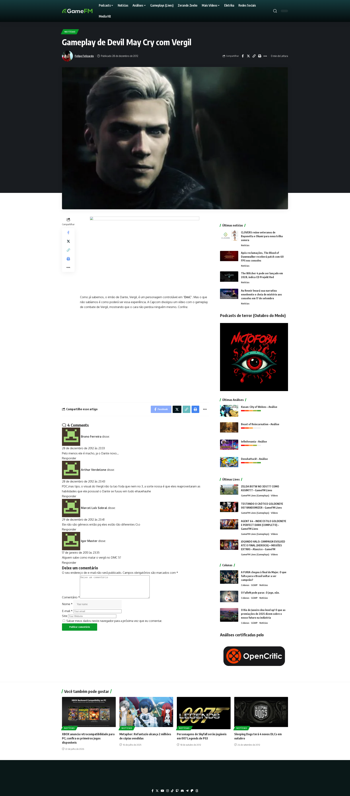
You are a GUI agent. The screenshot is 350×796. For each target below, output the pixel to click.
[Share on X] (248, 56)
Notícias (70, 31)
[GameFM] (84, 11)
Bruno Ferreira (91, 436)
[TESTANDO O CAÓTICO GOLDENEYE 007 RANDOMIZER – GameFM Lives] (229, 509)
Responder (69, 458)
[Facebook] (152, 790)
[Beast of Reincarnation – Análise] (229, 429)
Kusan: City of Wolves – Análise (259, 406)
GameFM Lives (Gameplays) (255, 495)
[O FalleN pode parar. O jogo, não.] (229, 597)
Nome (67, 604)
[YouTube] (162, 790)
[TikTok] (172, 790)
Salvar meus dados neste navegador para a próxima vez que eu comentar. (114, 621)
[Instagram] (167, 790)
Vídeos (274, 495)
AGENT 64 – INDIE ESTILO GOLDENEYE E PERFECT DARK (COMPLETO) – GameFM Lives (263, 525)
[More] (265, 56)
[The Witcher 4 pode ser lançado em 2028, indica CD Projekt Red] (229, 278)
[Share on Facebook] (242, 56)
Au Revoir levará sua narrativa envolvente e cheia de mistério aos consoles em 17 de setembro (261, 294)
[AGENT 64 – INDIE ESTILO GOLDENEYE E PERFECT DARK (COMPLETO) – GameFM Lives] (229, 526)
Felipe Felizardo (84, 55)
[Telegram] (187, 790)
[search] (275, 11)
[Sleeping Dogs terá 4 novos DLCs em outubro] (261, 713)
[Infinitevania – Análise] (229, 446)
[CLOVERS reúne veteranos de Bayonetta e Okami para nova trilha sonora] (229, 237)
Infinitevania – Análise (254, 441)
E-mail (67, 611)
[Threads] (197, 790)
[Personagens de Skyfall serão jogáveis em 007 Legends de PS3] (204, 713)
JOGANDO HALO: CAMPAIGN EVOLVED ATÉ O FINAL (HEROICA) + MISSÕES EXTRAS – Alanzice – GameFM (263, 545)
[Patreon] (192, 790)
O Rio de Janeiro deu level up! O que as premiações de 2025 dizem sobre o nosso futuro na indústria (263, 613)
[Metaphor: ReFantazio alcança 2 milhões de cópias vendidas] (146, 713)
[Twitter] (157, 790)
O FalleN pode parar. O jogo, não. (260, 592)
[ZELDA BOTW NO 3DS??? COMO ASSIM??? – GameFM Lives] (229, 491)
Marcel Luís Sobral (94, 507)
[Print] (259, 56)
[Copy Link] (253, 56)
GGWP (254, 585)
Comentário (71, 597)
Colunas (245, 585)
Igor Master (89, 541)
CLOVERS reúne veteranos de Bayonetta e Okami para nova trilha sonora (262, 236)
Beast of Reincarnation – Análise (260, 424)
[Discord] (182, 790)
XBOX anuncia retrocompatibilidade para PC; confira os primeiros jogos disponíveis (88, 738)
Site (64, 616)
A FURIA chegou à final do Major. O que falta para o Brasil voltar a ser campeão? (263, 576)
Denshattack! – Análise (254, 458)
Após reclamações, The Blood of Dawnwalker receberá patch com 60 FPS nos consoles (262, 256)
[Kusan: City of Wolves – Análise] (229, 412)
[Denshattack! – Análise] (229, 464)
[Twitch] (177, 790)
